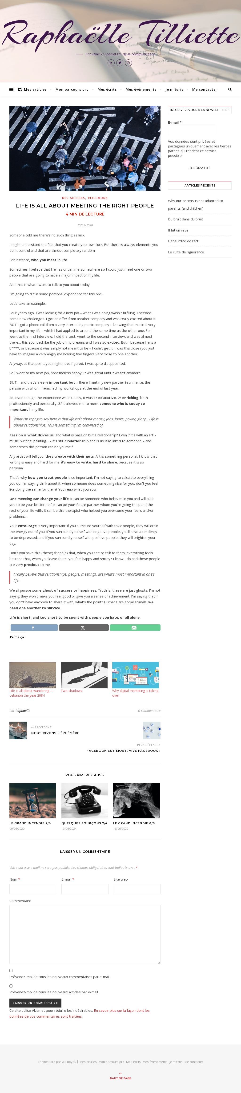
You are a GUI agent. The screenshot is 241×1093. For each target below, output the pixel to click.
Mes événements (141, 89)
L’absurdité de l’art (183, 241)
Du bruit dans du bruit (185, 219)
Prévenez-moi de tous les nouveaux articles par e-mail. (54, 992)
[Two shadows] (84, 675)
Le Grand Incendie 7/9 (30, 823)
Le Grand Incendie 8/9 (134, 823)
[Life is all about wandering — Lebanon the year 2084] (32, 675)
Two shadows (71, 690)
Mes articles (35, 89)
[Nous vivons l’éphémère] (18, 730)
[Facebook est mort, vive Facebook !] (152, 730)
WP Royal (68, 1062)
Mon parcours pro (72, 89)
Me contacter (204, 89)
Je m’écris (174, 89)
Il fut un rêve (178, 230)
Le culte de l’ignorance (186, 252)
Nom (14, 879)
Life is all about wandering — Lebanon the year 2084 (31, 693)
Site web (121, 879)
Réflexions (98, 198)
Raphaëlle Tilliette (121, 33)
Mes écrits (107, 89)
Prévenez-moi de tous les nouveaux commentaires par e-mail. (59, 976)
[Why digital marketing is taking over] (135, 675)
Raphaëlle (23, 710)
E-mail (67, 879)
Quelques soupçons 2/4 (84, 823)
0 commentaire (149, 710)
